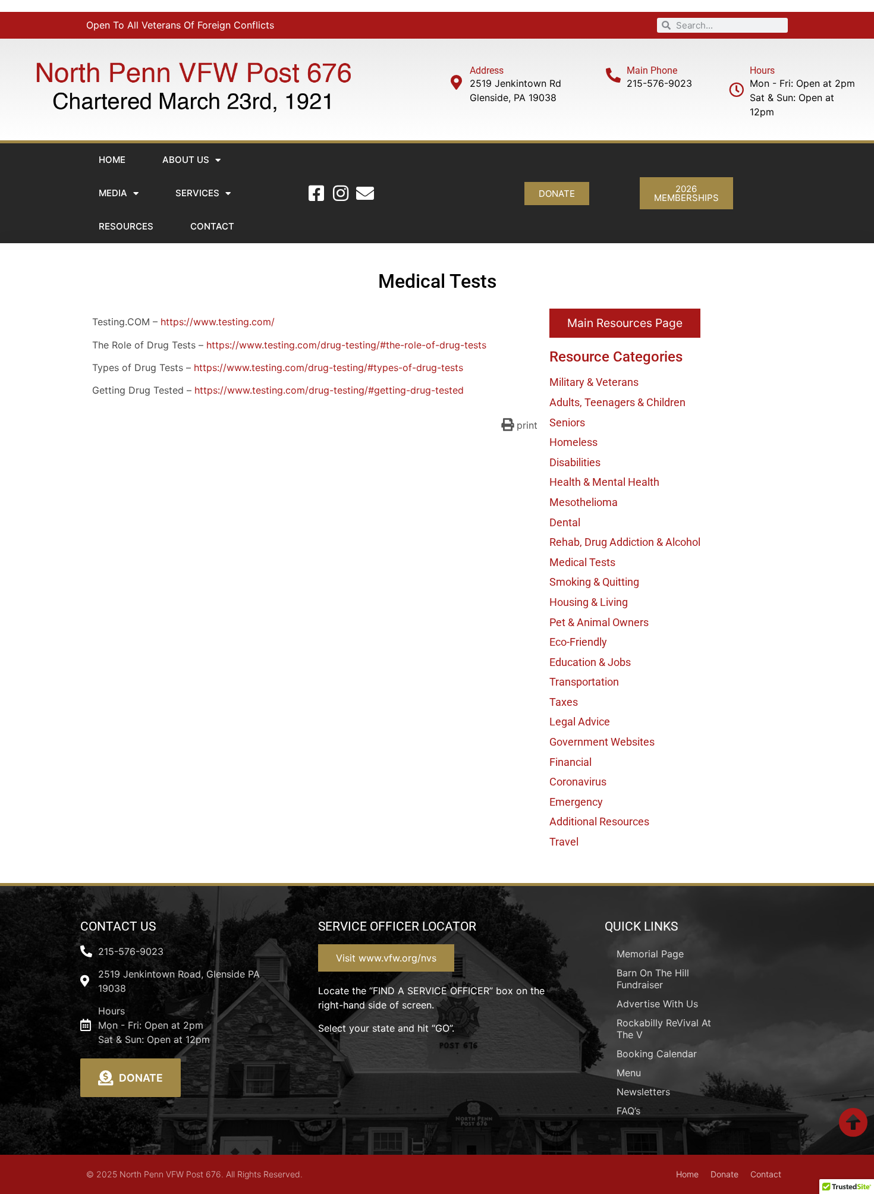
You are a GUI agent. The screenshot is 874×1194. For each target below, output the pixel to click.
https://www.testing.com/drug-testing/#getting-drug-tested (329, 390)
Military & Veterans (594, 382)
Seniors (567, 422)
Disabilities (575, 462)
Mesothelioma (583, 502)
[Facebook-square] (316, 193)
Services (197, 193)
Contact (212, 226)
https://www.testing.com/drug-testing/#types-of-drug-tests (328, 367)
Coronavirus (577, 781)
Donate (724, 1174)
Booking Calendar (657, 1054)
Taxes (563, 702)
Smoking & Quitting (594, 582)
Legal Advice (579, 721)
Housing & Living (588, 602)
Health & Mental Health (604, 482)
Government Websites (602, 742)
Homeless (573, 442)
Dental (564, 522)
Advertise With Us (657, 1004)
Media (113, 193)
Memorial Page (650, 954)
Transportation (584, 681)
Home (112, 159)
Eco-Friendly (578, 642)
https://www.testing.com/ (218, 322)
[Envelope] (365, 193)
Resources (126, 226)
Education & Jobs (590, 662)
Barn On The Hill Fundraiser (653, 979)
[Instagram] (341, 193)
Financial (570, 762)
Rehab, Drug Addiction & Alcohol (624, 542)
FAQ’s (628, 1111)
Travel (564, 841)
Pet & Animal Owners (599, 622)
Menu (629, 1073)
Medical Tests (582, 562)
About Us (185, 159)
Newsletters (643, 1092)
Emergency (576, 802)
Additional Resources (599, 821)
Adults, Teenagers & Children (617, 402)
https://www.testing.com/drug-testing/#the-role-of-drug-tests (346, 345)
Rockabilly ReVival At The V (664, 1029)
